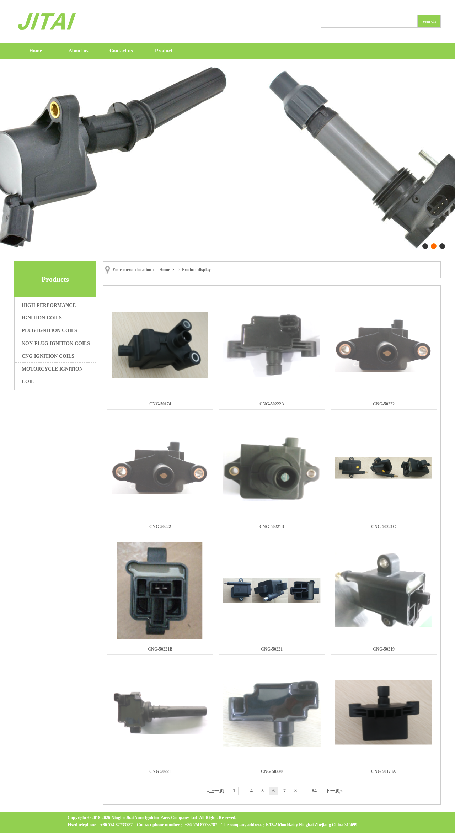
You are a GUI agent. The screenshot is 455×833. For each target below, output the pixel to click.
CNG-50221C (383, 526)
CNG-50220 (272, 771)
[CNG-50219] (384, 626)
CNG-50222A (271, 404)
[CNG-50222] (384, 370)
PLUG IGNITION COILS (49, 330)
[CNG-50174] (160, 377)
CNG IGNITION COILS (48, 356)
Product (163, 50)
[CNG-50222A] (272, 376)
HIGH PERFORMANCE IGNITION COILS (49, 311)
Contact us (121, 50)
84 (314, 791)
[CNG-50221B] (160, 637)
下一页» (334, 791)
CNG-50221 (272, 649)
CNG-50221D (271, 526)
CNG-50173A (383, 771)
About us (78, 50)
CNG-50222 (384, 404)
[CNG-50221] (272, 601)
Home (35, 50)
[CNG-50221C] (384, 477)
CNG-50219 (384, 649)
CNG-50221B (160, 649)
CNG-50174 (160, 404)
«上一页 (215, 791)
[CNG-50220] (272, 745)
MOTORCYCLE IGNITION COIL (52, 375)
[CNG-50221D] (272, 499)
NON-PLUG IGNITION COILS (56, 343)
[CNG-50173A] (384, 743)
